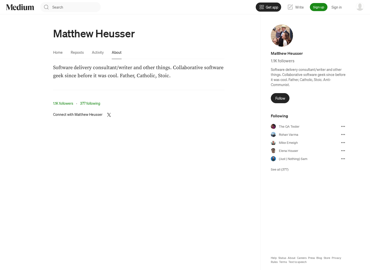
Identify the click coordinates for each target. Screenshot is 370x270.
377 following (90, 103)
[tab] (58, 52)
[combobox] (76, 7)
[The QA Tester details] (343, 126)
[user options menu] (360, 7)
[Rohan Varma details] (343, 134)
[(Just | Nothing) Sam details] (343, 159)
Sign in (336, 7)
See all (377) (279, 169)
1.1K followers (63, 103)
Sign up (318, 7)
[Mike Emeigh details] (343, 143)
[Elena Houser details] (343, 151)
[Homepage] (20, 7)
